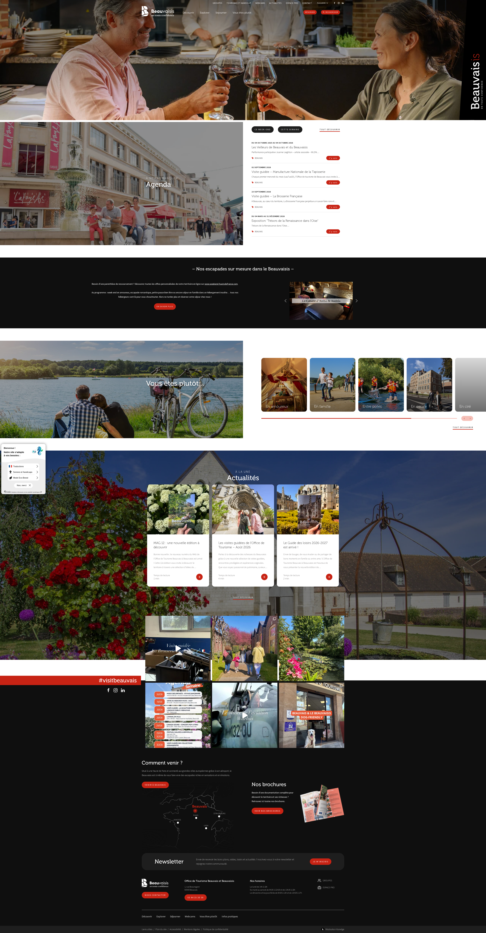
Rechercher (332, 12)
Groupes (217, 3)
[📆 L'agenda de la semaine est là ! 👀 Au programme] (178, 715)
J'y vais (333, 158)
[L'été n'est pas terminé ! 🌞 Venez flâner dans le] (311, 648)
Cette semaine (290, 129)
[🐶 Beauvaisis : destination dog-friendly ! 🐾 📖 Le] (311, 715)
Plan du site (161, 929)
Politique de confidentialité (215, 929)
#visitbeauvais (118, 680)
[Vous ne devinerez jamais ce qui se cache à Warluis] (244, 715)
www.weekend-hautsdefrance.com (221, 283)
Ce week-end (263, 129)
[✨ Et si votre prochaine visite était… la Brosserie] (178, 648)
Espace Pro (292, 3)
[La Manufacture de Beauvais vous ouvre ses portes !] (244, 648)
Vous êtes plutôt (208, 916)
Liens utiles (147, 929)
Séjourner (175, 916)
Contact (307, 3)
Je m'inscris (320, 861)
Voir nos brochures (267, 811)
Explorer (161, 916)
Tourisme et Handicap (239, 3)
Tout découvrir (330, 129)
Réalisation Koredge (334, 929)
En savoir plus (165, 306)
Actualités (275, 3)
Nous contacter (155, 895)
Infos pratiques (230, 916)
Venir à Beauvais (155, 785)
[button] (286, 301)
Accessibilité (175, 929)
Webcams (260, 3)
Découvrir (188, 12)
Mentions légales (192, 929)
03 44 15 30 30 (196, 897)
